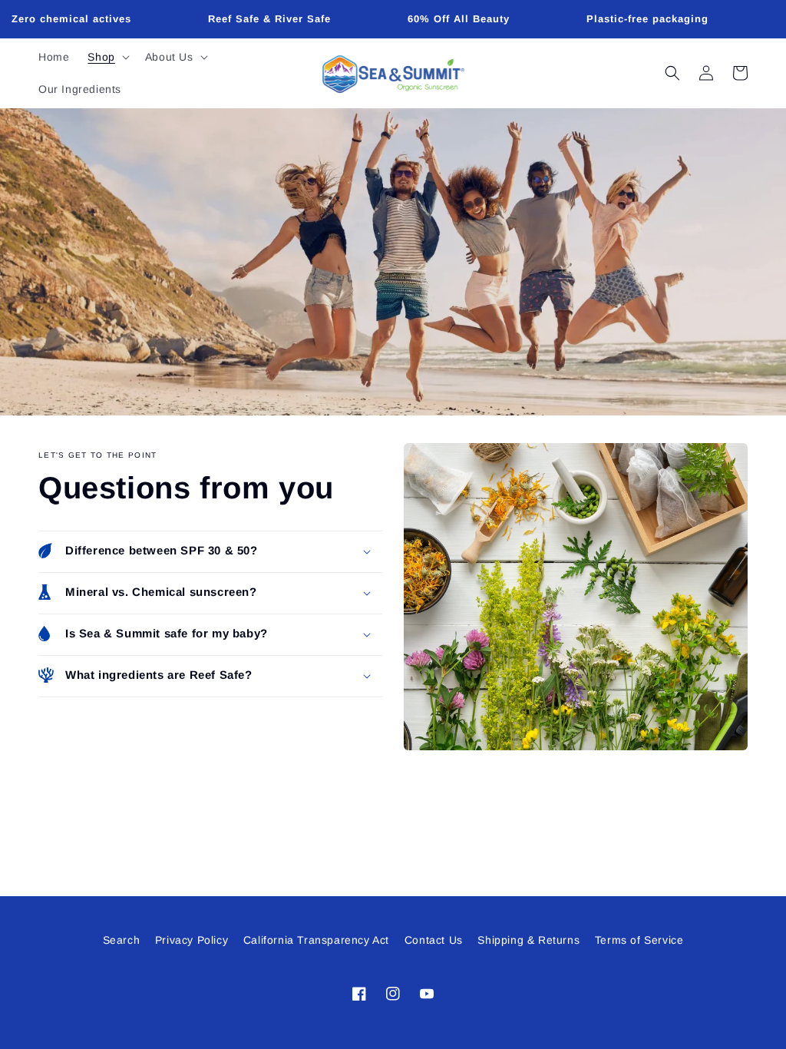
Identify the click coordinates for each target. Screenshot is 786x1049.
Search (121, 940)
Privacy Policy (191, 940)
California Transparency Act (316, 940)
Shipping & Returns (528, 940)
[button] (106, 57)
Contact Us (434, 940)
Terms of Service (639, 940)
